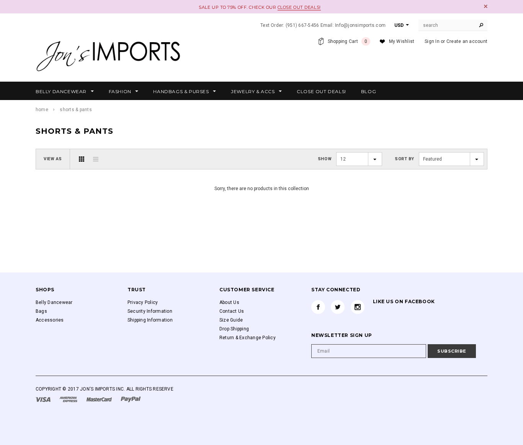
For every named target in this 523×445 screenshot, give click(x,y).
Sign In (432, 41)
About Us (229, 302)
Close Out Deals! (299, 7)
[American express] (68, 399)
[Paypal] (131, 399)
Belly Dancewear (54, 302)
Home (42, 109)
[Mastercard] (100, 399)
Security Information (149, 311)
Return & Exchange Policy (247, 337)
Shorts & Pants (76, 109)
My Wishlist (402, 41)
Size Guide (231, 320)
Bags (41, 311)
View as (53, 158)
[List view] (95, 159)
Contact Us (231, 311)
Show (325, 158)
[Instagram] (357, 307)
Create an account (466, 41)
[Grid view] (81, 159)
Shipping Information (150, 320)
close (485, 6)
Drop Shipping (234, 329)
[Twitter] (338, 307)
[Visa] (44, 399)
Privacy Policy (142, 302)
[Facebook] (318, 307)
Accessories (50, 320)
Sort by (404, 158)
